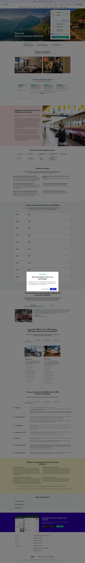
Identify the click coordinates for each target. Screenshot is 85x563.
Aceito (53, 289)
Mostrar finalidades (45, 289)
